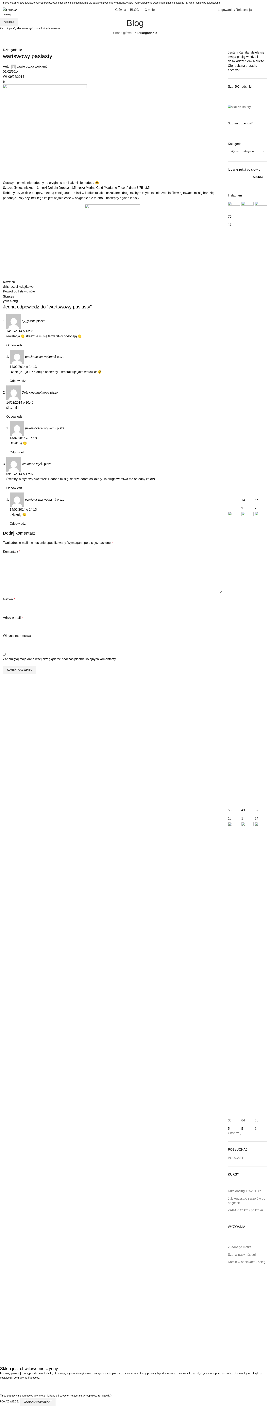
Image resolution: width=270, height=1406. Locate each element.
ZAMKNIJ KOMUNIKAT (38, 1401)
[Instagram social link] (252, 3)
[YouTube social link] (257, 3)
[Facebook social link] (247, 3)
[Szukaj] (257, 10)
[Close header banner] (5, 1385)
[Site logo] (10, 9)
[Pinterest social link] (262, 3)
